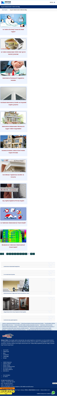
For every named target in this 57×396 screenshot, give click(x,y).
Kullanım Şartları (7, 363)
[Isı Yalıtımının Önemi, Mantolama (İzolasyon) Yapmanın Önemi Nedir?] (13, 236)
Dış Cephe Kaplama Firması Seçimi (13, 201)
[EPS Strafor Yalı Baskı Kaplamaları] (13, 93)
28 (31, 253)
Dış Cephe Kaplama (8, 369)
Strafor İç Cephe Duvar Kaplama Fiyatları (11, 323)
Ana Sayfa (4, 10)
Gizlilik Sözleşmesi (7, 362)
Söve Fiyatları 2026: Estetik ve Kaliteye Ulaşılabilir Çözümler (26, 324)
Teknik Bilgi (5, 356)
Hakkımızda (6, 351)
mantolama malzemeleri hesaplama (12, 266)
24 (20, 253)
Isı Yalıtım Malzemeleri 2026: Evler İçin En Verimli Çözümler (39, 329)
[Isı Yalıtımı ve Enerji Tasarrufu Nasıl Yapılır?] (13, 20)
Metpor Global (6, 365)
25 (23, 253)
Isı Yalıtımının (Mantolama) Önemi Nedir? (13, 223)
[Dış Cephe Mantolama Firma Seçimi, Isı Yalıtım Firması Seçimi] (13, 191)
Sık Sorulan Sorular (7, 368)
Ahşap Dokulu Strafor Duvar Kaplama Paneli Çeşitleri (15, 312)
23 (17, 253)
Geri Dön (54, 383)
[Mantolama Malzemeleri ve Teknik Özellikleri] (13, 117)
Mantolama (6, 371)
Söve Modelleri (6, 375)
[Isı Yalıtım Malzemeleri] (13, 43)
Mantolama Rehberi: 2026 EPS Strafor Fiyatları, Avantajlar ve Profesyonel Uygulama (36, 326)
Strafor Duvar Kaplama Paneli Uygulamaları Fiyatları (32, 323)
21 (12, 253)
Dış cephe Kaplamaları (7, 388)
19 (7, 253)
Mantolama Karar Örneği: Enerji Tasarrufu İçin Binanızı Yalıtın (16, 293)
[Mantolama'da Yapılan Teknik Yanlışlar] (13, 68)
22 (15, 253)
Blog (4, 353)
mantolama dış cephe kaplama (10, 320)
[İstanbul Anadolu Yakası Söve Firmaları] (13, 141)
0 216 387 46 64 (6, 392)
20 (10, 253)
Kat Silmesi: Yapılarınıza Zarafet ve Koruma (16, 329)
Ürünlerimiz (6, 354)
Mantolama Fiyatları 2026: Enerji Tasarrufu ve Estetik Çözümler (15, 328)
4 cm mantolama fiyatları (9, 274)
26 (26, 253)
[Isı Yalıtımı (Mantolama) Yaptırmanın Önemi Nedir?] (13, 213)
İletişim (5, 358)
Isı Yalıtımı (5, 376)
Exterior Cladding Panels (9, 366)
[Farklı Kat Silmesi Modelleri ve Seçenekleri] (13, 165)
